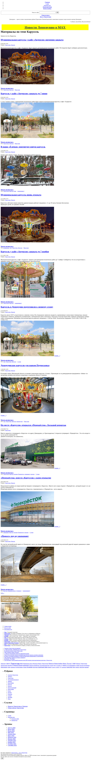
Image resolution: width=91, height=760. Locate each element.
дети (10, 248)
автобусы (10, 665)
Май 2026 (11, 732)
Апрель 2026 (12, 734)
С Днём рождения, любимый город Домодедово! (15, 649)
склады (54, 667)
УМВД (74, 663)
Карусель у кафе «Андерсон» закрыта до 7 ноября (25, 251)
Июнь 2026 (11, 731)
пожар (25, 667)
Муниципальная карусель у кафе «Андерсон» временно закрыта (32, 40)
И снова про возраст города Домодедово (13, 651)
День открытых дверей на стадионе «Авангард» (14, 657)
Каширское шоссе (12, 590)
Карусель (11, 89)
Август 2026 (11, 727)
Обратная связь (47, 5)
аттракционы (6, 248)
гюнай (51, 665)
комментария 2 (21, 191)
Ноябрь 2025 (11, 742)
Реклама (10, 692)
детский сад (59, 665)
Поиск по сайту (35, 12)
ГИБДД (8, 663)
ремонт (50, 667)
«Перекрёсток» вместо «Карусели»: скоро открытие (26, 478)
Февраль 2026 (12, 737)
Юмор (9, 699)
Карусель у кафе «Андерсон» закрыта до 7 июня (24, 93)
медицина (86, 665)
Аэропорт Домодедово (13, 675)
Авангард (3, 663)
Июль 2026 (11, 729)
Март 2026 (11, 735)
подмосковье (19, 667)
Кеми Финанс (11, 683)
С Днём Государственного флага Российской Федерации (16, 653)
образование (4, 667)
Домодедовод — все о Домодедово (19, 752)
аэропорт (26, 665)
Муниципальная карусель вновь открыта (21, 195)
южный (87, 667)
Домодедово (8, 45)
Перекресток (21, 474)
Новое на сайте (7, 627)
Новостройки (47, 8)
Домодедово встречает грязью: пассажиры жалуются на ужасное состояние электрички (23, 655)
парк (15, 191)
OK (2, 758)
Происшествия (47, 7)
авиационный (4, 665)
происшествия (42, 667)
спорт (57, 667)
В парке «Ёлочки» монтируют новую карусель (23, 147)
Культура (35, 663)
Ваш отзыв (17, 89)
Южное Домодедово (81, 663)
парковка (13, 667)
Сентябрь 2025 (12, 745)
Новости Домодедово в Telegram (18, 706)
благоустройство (34, 665)
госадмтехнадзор (44, 665)
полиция (29, 667)
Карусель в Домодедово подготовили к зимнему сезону (27, 307)
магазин (16, 474)
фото (74, 667)
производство (20, 421)
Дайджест (10, 676)
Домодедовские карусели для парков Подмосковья (25, 365)
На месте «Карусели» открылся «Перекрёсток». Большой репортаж (33, 425)
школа (77, 667)
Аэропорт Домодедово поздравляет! (12, 648)
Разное (9, 691)
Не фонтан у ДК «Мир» (9, 659)
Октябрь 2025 (12, 743)
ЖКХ (21, 663)
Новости (13, 45)
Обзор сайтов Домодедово (16, 708)
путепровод (18, 590)
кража (78, 665)
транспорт (69, 667)
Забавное (10, 681)
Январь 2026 (11, 739)
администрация (17, 665)
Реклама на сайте (15, 718)
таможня (64, 667)
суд (60, 667)
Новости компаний (12, 687)
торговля (32, 474)
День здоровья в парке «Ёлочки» (11, 652)
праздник (35, 667)
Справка (10, 695)
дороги (64, 665)
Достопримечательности (13, 679)
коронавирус (72, 665)
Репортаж (10, 694)
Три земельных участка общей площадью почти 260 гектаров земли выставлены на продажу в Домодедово (28, 660)
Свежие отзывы (7, 626)
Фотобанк (10, 697)
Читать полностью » (7, 88)
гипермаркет (6, 532)
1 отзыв (19, 361)
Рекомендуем (14, 720)
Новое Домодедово (43, 663)
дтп (68, 665)
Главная (47, 2)
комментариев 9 (26, 590)
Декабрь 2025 (12, 740)
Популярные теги (8, 629)
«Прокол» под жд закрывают (15, 536)
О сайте (47, 4)
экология (82, 667)
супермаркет (27, 474)
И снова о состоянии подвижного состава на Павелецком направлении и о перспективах (23, 656)
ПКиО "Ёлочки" (67, 663)
